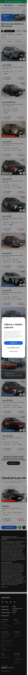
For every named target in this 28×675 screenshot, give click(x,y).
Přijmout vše (13, 343)
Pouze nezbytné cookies (13, 347)
